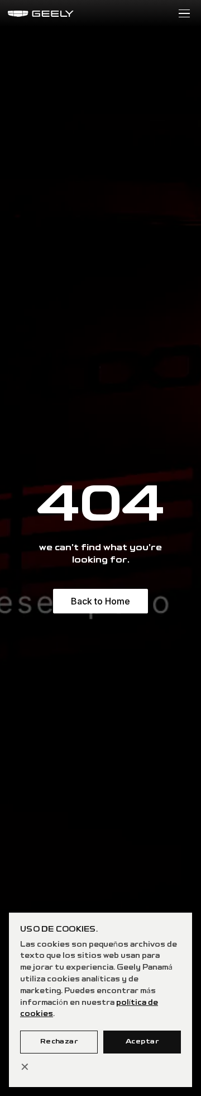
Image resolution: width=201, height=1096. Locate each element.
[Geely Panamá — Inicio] (41, 14)
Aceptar (142, 1041)
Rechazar (59, 1041)
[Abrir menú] (184, 13)
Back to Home (100, 601)
